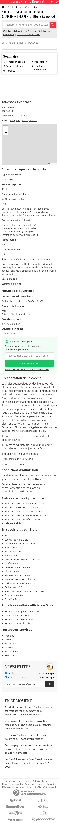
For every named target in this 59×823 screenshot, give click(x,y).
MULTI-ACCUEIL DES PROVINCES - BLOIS (25, 515)
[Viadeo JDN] (44, 813)
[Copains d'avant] (16, 813)
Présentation (40, 61)
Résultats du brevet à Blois (19, 619)
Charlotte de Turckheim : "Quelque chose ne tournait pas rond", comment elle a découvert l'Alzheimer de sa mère (29, 711)
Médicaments (12, 651)
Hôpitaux (9, 655)
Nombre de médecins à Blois (20, 579)
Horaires (10, 70)
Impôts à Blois (12, 563)
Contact (27, 781)
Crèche (11, 6)
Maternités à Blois (14, 551)
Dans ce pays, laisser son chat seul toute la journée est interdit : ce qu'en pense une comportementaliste (28, 749)
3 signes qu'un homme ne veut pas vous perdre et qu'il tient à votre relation (26, 737)
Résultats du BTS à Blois (17, 623)
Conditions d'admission (40, 68)
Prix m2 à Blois (12, 599)
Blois (35, 6)
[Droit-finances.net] (44, 807)
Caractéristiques (14, 66)
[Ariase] (16, 819)
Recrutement (48, 781)
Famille (10, 673)
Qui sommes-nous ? (13, 781)
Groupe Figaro (26, 787)
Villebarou (8, 34)
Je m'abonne (27, 363)
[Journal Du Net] (44, 800)
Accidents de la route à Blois (20, 583)
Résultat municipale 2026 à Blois (22, 611)
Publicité (36, 781)
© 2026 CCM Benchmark (45, 787)
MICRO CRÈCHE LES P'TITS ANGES (22, 507)
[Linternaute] (16, 806)
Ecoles (8, 639)
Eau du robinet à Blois (16, 539)
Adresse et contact (15, 61)
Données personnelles (13, 784)
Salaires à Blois (13, 555)
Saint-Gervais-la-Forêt (28, 34)
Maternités (10, 643)
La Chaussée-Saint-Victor (38, 31)
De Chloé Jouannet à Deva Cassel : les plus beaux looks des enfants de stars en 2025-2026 (28, 763)
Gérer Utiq (51, 784)
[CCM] (16, 800)
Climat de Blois (12, 571)
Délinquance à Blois (15, 587)
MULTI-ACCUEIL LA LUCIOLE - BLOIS (23, 511)
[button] (5, 128)
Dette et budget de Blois (17, 567)
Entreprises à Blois (14, 595)
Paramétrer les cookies (35, 784)
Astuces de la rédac (16, 678)
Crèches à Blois (13, 523)
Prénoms (9, 635)
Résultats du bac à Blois (17, 615)
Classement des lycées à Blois (20, 543)
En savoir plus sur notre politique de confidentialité (27, 369)
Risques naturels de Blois (18, 575)
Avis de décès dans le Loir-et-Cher (23, 559)
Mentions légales (10, 787)
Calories (9, 647)
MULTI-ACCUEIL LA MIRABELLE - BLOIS (25, 503)
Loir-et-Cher (24, 6)
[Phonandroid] (44, 819)
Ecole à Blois (11, 547)
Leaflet (53, 163)
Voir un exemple (46, 673)
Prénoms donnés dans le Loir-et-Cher (24, 591)
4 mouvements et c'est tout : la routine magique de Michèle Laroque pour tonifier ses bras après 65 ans (28, 725)
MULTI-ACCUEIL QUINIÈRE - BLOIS (22, 519)
